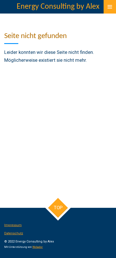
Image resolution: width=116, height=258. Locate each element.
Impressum (13, 225)
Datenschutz (13, 233)
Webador (37, 247)
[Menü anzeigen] (110, 7)
